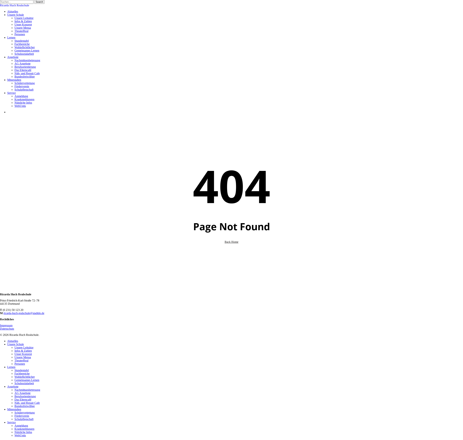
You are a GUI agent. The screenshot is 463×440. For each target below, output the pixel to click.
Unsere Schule (15, 344)
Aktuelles (12, 341)
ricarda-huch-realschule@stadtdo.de (23, 313)
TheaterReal (21, 360)
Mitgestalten (14, 409)
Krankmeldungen (24, 428)
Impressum (6, 325)
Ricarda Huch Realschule (14, 5)
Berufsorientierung (25, 396)
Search (39, 2)
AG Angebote (22, 393)
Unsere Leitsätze (23, 347)
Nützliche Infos (23, 432)
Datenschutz (7, 328)
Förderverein (21, 415)
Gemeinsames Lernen (26, 380)
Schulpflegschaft (23, 419)
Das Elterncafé (22, 399)
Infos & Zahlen (23, 350)
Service (11, 422)
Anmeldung (21, 425)
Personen (19, 363)
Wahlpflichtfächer (24, 376)
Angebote (12, 386)
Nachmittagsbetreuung (27, 389)
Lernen (11, 367)
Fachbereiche (22, 373)
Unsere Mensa (22, 357)
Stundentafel (21, 370)
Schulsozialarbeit (24, 383)
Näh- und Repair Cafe (27, 402)
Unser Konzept (23, 354)
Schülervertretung (24, 412)
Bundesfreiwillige (24, 406)
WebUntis (20, 435)
